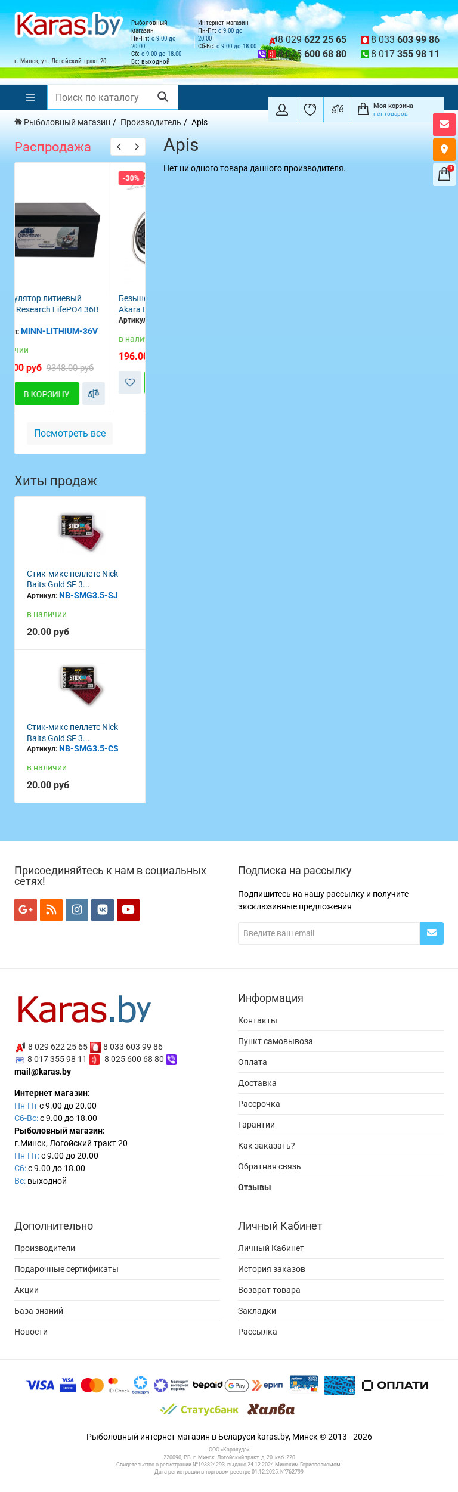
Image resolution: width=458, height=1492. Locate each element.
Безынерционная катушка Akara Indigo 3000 (80, 303)
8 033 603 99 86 (133, 1046)
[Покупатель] (282, 109)
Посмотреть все (70, 433)
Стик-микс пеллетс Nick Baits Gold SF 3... (72, 579)
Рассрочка (259, 1104)
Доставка (257, 1083)
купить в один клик (85, 273)
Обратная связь (269, 1166)
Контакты (257, 1020)
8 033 (405, 39)
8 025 (312, 54)
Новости (31, 1331)
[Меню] (30, 97)
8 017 (405, 54)
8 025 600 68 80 (134, 1059)
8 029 (312, 39)
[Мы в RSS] (51, 910)
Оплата (252, 1062)
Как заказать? (266, 1145)
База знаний (38, 1310)
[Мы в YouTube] (128, 910)
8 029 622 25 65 (58, 1046)
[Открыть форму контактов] (444, 124)
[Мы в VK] (102, 910)
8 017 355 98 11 (57, 1059)
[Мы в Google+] (25, 910)
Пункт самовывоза (275, 1041)
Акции (26, 1290)
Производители (44, 1248)
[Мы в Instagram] (77, 910)
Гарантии (256, 1124)
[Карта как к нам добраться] (444, 149)
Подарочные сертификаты (66, 1269)
